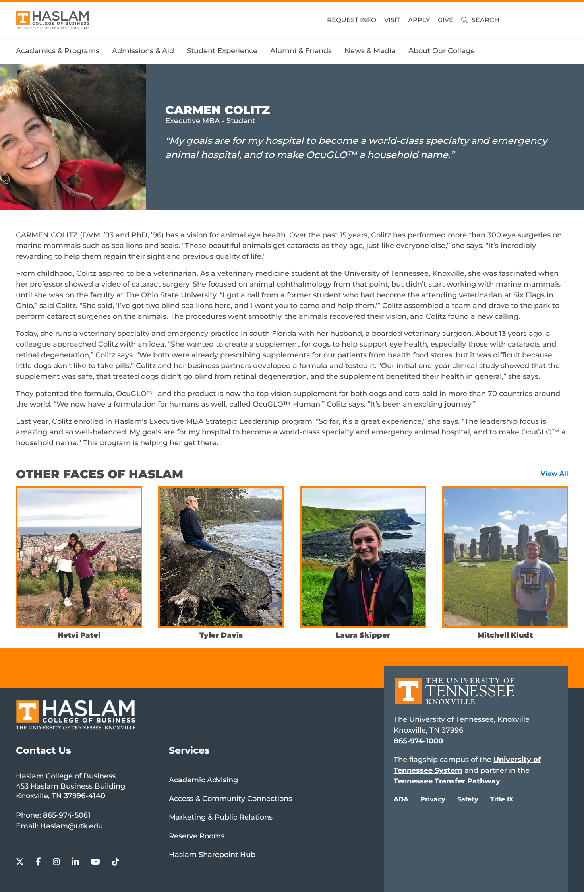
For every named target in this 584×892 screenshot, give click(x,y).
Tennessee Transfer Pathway (447, 781)
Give (445, 20)
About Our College (441, 51)
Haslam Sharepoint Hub (212, 854)
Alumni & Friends (301, 51)
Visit (392, 20)
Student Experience (222, 51)
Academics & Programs (57, 51)
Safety (467, 799)
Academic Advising (203, 780)
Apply (419, 20)
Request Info (351, 20)
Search (485, 20)
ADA (401, 799)
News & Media (370, 51)
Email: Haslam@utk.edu (59, 826)
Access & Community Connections (230, 798)
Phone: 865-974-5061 (53, 815)
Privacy (432, 799)
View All (554, 473)
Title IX (501, 799)
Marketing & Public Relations (221, 817)
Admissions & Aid (143, 51)
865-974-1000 (418, 741)
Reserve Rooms (196, 836)
